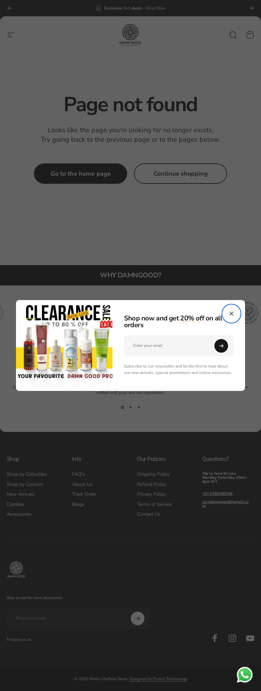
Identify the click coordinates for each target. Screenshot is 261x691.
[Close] (236, 313)
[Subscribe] (225, 346)
